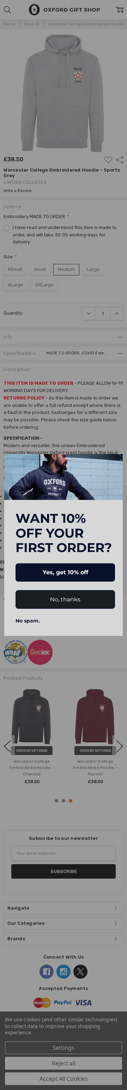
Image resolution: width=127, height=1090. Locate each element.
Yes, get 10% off (65, 572)
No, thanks (65, 599)
